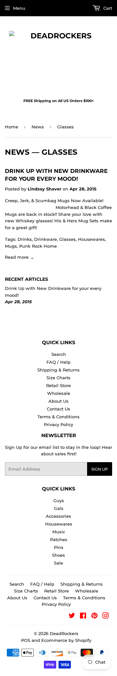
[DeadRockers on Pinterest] (94, 616)
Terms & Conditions (58, 416)
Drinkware (45, 239)
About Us (58, 401)
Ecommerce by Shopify (66, 640)
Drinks (25, 239)
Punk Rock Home (38, 246)
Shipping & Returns (58, 369)
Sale (58, 563)
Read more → (19, 257)
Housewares (91, 239)
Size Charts (58, 377)
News (38, 126)
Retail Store (58, 385)
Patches (58, 539)
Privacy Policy (58, 424)
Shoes (58, 555)
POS (25, 640)
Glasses (67, 239)
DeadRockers (64, 633)
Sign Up (99, 469)
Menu (19, 8)
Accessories (58, 516)
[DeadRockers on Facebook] (83, 616)
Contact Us (58, 408)
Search (58, 354)
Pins (58, 547)
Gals (58, 508)
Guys (58, 500)
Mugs (11, 246)
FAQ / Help (58, 362)
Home (11, 126)
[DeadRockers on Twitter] (72, 616)
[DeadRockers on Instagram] (105, 616)
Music (58, 531)
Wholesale (58, 393)
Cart (107, 8)
